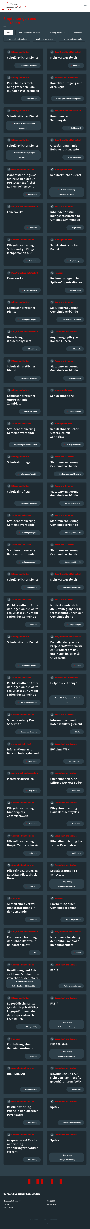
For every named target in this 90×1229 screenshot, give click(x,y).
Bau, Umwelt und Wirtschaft (30, 32)
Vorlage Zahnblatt (73, 445)
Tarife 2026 (32, 261)
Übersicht (77, 65)
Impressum (38, 1224)
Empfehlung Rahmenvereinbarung (66, 884)
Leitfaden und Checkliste (71, 319)
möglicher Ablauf (30, 411)
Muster (78, 732)
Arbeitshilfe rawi (74, 128)
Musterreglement (30, 290)
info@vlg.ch (51, 1204)
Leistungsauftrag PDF (28, 319)
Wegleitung (76, 228)
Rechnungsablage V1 (72, 503)
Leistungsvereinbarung (72, 1123)
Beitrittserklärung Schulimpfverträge (67, 192)
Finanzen (78, 32)
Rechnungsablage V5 (72, 562)
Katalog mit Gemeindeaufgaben (68, 99)
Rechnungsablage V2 (29, 533)
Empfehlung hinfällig (29, 1027)
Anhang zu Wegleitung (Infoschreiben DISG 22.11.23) (23, 983)
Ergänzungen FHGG (73, 919)
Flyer (78, 665)
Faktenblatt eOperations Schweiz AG (67, 700)
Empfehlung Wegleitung (71, 587)
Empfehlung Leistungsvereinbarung (66, 1157)
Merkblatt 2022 (74, 761)
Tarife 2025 (76, 791)
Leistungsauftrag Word (28, 65)
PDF (35, 953)
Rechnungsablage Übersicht (70, 474)
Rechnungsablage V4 (29, 562)
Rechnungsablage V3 (72, 533)
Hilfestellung (32, 349)
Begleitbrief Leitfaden (28, 702)
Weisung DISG (75, 290)
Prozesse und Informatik (72, 39)
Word (78, 953)
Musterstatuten (74, 378)
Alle (8, 32)
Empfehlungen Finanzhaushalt (25, 445)
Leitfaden (33, 625)
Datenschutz (51, 1224)
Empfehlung (32, 194)
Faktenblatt (76, 349)
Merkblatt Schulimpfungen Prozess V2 (24, 155)
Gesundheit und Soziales (17, 39)
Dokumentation (31, 1089)
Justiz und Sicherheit (44, 39)
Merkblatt (33, 228)
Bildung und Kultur (57, 32)
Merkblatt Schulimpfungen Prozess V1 (24, 125)
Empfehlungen (31, 99)
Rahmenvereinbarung (28, 732)
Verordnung (32, 761)
